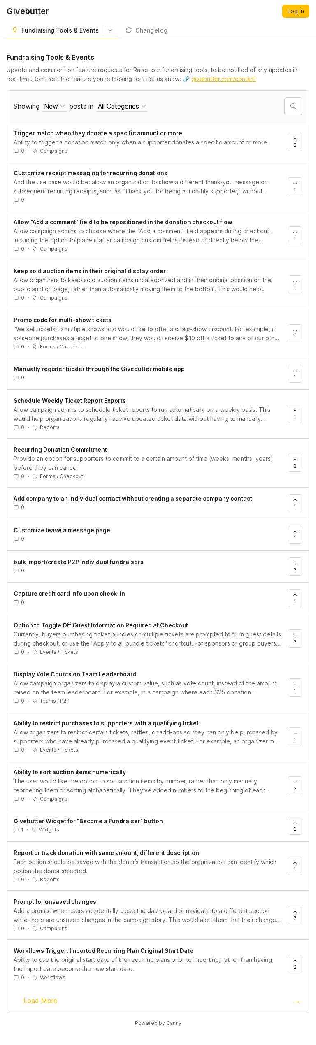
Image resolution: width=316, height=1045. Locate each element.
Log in (296, 10)
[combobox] (54, 106)
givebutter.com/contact (223, 78)
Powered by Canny (158, 1023)
